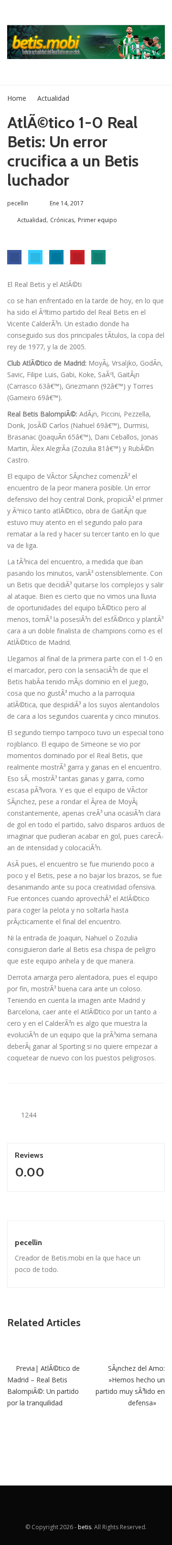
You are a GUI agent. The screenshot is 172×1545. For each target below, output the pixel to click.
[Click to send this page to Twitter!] (35, 257)
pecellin (28, 1242)
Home (16, 98)
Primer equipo (97, 220)
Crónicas (62, 220)
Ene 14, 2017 (67, 203)
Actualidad (53, 98)
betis (84, 1527)
